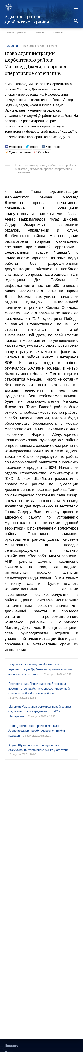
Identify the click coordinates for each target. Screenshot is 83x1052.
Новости (39, 32)
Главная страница (15, 32)
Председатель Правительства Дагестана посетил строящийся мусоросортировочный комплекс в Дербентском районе (39, 688)
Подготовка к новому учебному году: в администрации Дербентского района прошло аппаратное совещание (40, 669)
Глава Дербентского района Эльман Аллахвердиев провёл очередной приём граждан (36, 730)
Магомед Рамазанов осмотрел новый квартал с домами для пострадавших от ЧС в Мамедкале (40, 711)
